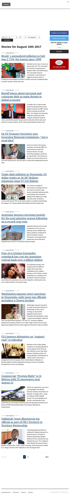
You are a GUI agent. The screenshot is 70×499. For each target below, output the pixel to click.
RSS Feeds (16, 492)
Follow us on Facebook (59, 33)
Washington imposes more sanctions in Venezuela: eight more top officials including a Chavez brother (23, 297)
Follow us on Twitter (59, 38)
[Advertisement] (24, 23)
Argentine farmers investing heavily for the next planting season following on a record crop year (24, 218)
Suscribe (59, 51)
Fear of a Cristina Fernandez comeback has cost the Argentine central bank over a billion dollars (22, 257)
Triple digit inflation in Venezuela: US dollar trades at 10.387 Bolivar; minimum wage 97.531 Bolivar (24, 178)
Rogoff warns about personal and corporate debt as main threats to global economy (21, 97)
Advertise (30, 492)
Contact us (23, 492)
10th (10, 52)
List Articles (7, 40)
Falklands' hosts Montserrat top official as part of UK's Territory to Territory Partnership (21, 422)
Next (47, 457)
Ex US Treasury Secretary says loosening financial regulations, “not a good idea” (24, 137)
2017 (13, 52)
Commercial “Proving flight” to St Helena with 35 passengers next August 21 (21, 379)
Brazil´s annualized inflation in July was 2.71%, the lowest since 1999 (23, 57)
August (7, 52)
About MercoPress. (6, 492)
